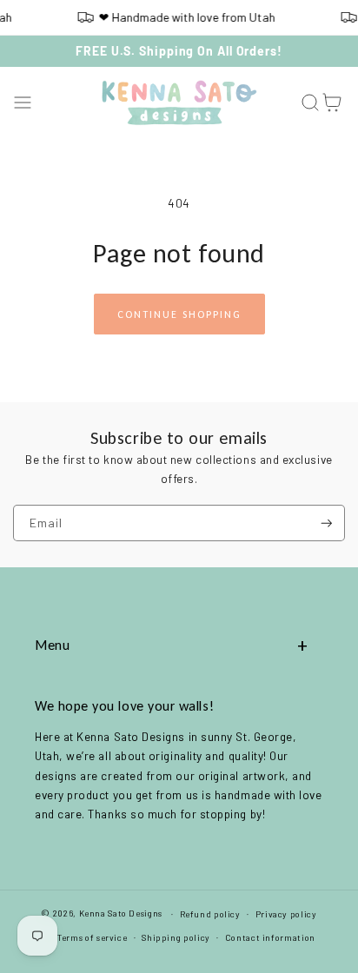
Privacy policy (286, 914)
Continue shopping (179, 314)
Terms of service (92, 937)
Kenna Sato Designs (120, 913)
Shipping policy (175, 937)
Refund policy (210, 914)
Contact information (270, 937)
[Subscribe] (326, 523)
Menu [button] (52, 645)
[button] (23, 103)
